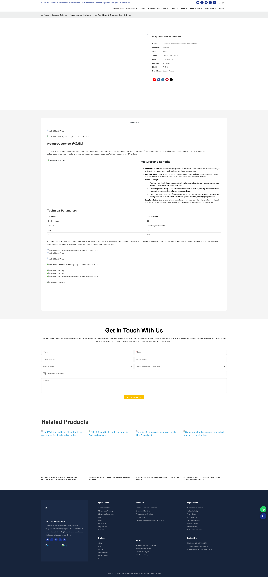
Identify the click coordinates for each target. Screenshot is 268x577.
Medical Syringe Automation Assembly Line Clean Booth (157, 478)
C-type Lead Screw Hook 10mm (121, 15)
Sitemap (158, 573)
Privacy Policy (150, 573)
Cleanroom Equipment (59, 15)
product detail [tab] (134, 122)
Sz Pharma (45, 15)
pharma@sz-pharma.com (200, 546)
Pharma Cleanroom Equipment (80, 15)
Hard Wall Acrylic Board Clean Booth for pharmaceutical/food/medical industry (60, 478)
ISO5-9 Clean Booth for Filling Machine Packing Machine (109, 478)
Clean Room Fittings (100, 15)
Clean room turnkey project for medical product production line (202, 478)
